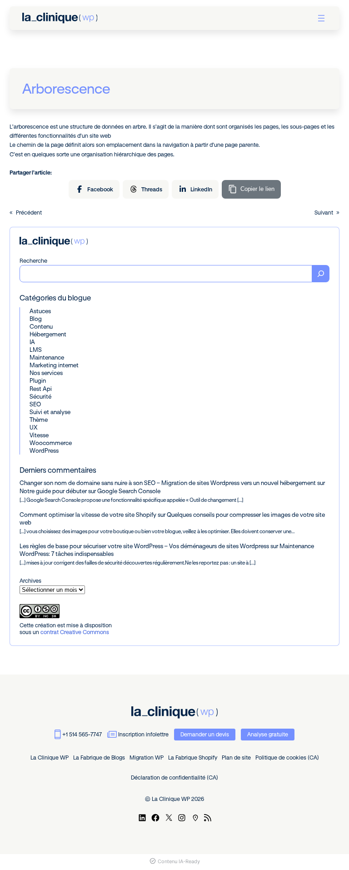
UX (33, 427)
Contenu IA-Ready (179, 861)
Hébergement (48, 334)
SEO (35, 404)
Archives (30, 580)
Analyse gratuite (267, 734)
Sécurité (40, 396)
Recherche (33, 260)
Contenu (41, 326)
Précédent (29, 212)
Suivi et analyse (50, 412)
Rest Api (41, 388)
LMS (36, 349)
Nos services (46, 373)
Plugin (38, 380)
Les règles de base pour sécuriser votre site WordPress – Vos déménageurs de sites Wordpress (144, 546)
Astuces (40, 311)
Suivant (323, 212)
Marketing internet (54, 365)
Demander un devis (204, 734)
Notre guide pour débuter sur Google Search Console (90, 491)
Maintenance (47, 357)
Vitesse (39, 435)
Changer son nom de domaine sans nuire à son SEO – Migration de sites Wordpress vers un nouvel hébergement (168, 483)
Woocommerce (51, 443)
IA (32, 342)
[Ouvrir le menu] (321, 18)
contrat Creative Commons (74, 632)
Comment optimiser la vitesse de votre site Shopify (88, 514)
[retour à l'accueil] (59, 18)
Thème (39, 419)
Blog (36, 318)
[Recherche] (320, 273)
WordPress (44, 450)
